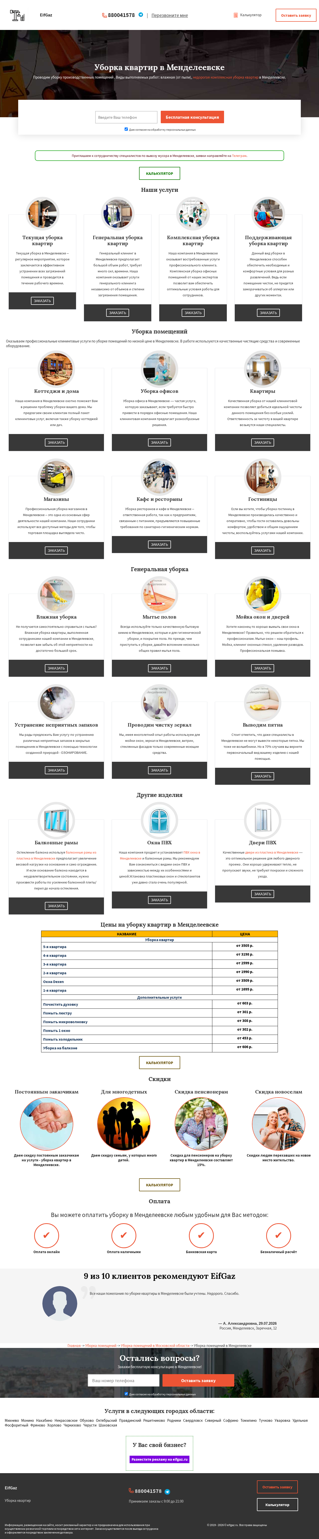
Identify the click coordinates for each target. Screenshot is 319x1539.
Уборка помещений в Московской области (155, 1345)
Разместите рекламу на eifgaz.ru (160, 1459)
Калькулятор (250, 14)
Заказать (42, 301)
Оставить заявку (296, 15)
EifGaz (11, 1488)
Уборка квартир (18, 1500)
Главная (74, 1345)
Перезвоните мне (170, 15)
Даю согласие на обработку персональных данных (162, 129)
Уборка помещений (100, 1345)
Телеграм (239, 155)
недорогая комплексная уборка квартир (225, 77)
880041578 (121, 14)
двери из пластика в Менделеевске (271, 852)
